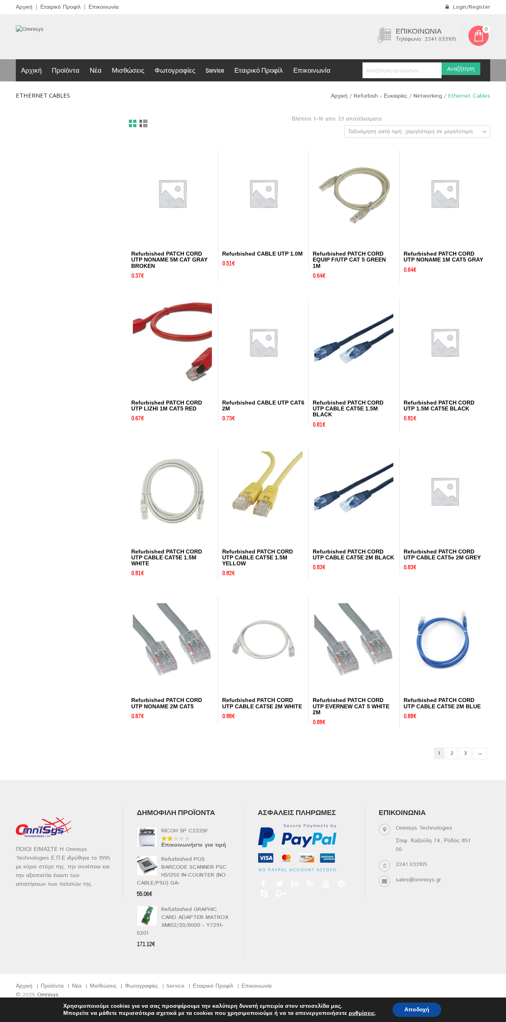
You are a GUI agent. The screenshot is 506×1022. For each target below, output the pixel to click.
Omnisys (48, 995)
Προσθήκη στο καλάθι (154, 240)
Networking (427, 96)
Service (215, 70)
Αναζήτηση (461, 68)
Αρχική (24, 7)
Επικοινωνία (104, 7)
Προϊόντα (65, 70)
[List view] (144, 124)
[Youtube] (324, 883)
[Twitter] (278, 883)
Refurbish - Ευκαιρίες (380, 96)
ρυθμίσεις (362, 1013)
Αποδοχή (416, 1009)
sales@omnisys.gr (418, 880)
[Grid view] (133, 124)
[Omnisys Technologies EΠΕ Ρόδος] (29, 29)
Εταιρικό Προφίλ (60, 7)
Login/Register (470, 7)
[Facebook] (263, 883)
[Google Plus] (278, 893)
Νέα (96, 70)
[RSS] (309, 883)
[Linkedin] (294, 883)
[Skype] (263, 893)
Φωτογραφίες (175, 70)
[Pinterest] (340, 883)
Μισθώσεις (128, 70)
